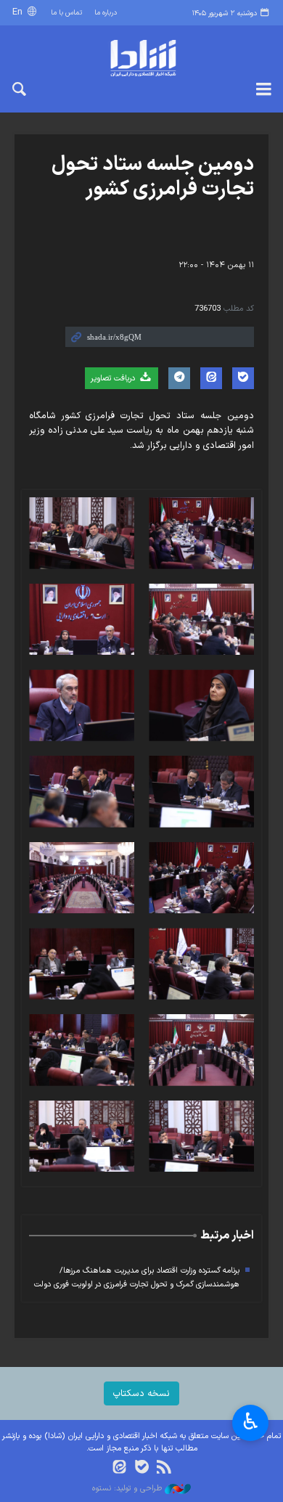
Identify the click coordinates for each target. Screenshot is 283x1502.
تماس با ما (66, 12)
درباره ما (105, 12)
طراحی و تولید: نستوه (128, 1489)
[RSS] (163, 1468)
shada (141, 58)
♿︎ (250, 1421)
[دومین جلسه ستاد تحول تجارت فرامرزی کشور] (201, 533)
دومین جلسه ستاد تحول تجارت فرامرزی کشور (153, 177)
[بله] (142, 1468)
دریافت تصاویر (114, 378)
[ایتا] (119, 1468)
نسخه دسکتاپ (141, 1393)
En (18, 12)
